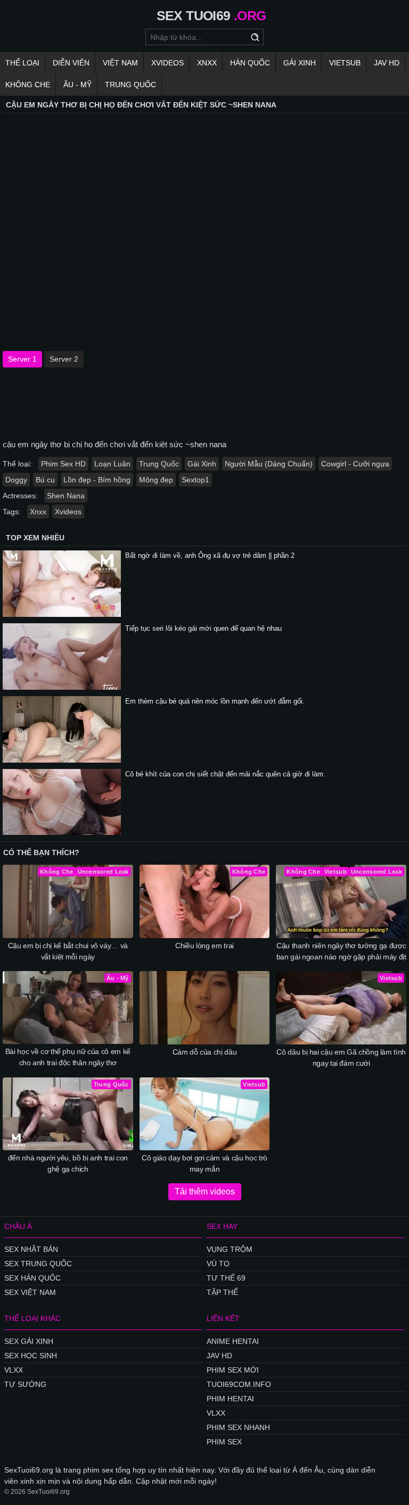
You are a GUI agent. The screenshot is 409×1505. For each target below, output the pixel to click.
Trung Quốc (130, 84)
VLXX (13, 1370)
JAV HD (386, 62)
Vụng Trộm (229, 1249)
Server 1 (22, 359)
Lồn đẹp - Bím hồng (96, 479)
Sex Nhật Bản (31, 1249)
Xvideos (167, 62)
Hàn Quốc (250, 62)
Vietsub (345, 62)
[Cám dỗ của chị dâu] (205, 1007)
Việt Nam (120, 62)
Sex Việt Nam (30, 1292)
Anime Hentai (233, 1341)
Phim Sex (224, 1441)
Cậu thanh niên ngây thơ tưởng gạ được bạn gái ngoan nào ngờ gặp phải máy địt (341, 951)
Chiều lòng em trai (204, 945)
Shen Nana (66, 495)
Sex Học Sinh (30, 1355)
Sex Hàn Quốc (32, 1278)
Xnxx (207, 62)
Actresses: (20, 495)
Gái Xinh (299, 62)
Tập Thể (222, 1292)
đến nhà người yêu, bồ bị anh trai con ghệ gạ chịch (68, 1163)
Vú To (218, 1263)
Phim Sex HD (63, 463)
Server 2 (64, 359)
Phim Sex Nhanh (238, 1427)
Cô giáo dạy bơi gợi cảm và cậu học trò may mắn (204, 1163)
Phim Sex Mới (233, 1370)
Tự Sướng (25, 1384)
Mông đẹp (156, 479)
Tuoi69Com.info (239, 1384)
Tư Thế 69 (226, 1278)
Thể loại (22, 62)
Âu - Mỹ (77, 84)
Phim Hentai (230, 1398)
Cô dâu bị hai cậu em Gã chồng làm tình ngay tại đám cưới (341, 1057)
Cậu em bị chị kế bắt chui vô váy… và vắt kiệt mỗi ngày (68, 951)
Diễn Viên (71, 62)
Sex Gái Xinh (28, 1341)
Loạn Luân (112, 463)
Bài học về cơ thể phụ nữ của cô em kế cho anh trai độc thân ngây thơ (67, 1057)
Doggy (16, 479)
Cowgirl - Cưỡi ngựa (355, 463)
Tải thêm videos (205, 1191)
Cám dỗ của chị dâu (205, 1052)
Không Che (27, 84)
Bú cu (45, 479)
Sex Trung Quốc (38, 1263)
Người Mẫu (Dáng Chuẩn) (269, 463)
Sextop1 (195, 479)
